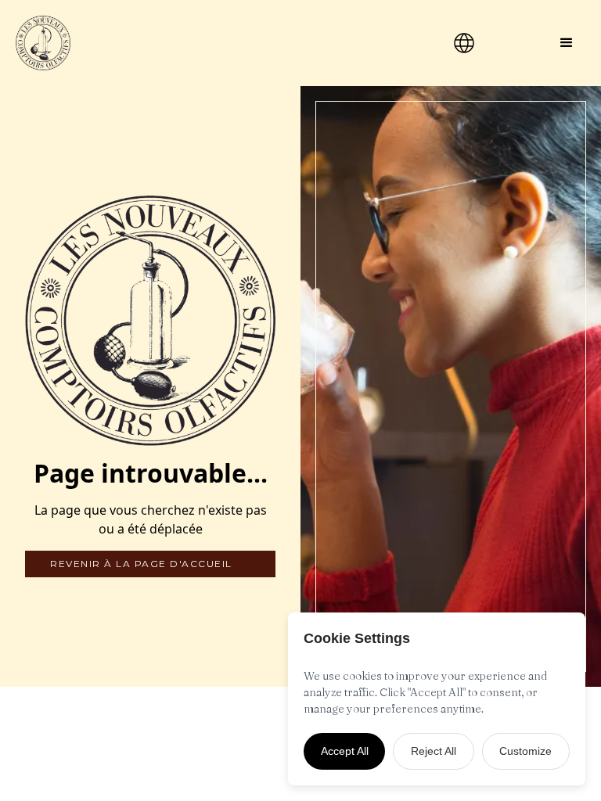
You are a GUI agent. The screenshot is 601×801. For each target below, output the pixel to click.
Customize (525, 751)
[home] (198, 43)
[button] (566, 43)
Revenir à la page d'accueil (141, 563)
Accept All (345, 751)
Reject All (433, 751)
